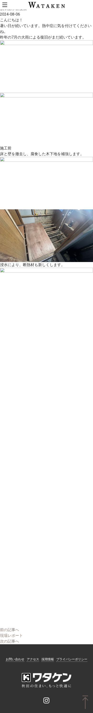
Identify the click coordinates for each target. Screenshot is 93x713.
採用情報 (47, 659)
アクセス (33, 659)
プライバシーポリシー (71, 659)
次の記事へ (9, 641)
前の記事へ (9, 629)
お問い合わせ (15, 659)
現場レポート (11, 635)
